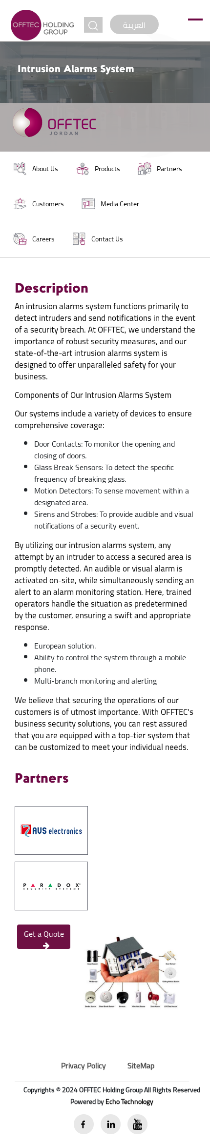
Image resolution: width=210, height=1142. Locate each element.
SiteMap (140, 1065)
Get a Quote (44, 933)
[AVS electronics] (51, 829)
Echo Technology (129, 1101)
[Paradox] (51, 885)
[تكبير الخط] (93, 25)
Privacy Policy (83, 1065)
